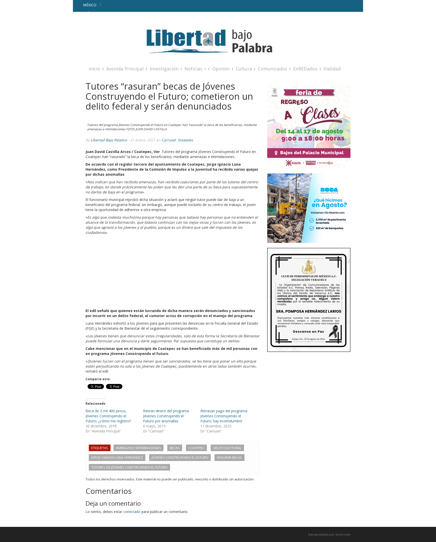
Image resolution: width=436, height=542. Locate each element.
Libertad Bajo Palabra (109, 140)
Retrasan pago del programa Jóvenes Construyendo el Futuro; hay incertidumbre (223, 415)
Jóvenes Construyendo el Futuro (180, 457)
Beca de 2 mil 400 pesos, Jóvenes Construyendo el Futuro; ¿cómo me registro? (108, 415)
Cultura (244, 69)
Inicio (94, 69)
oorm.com (342, 534)
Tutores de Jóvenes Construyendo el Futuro (129, 467)
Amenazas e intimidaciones (138, 448)
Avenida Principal (125, 69)
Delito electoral (227, 448)
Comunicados (272, 69)
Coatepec (196, 448)
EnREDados (305, 69)
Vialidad (332, 69)
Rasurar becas (229, 457)
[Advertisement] (173, 273)
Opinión (221, 69)
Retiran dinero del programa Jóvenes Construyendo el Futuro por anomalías (166, 415)
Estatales (185, 140)
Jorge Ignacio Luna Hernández (117, 457)
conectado (132, 511)
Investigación (164, 69)
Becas (175, 448)
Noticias (194, 69)
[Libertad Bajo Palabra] (218, 41)
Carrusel (168, 140)
